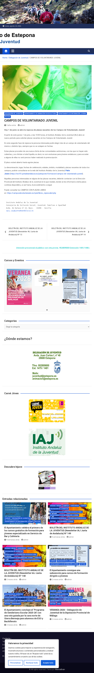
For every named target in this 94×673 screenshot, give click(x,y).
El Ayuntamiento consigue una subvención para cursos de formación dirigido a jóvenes (69, 573)
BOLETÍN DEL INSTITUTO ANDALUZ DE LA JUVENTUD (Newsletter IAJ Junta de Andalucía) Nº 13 (25, 231)
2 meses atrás (12, 579)
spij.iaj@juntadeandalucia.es (20, 211)
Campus (66, 506)
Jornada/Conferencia (58, 518)
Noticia (7, 116)
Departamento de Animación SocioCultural (40, 113)
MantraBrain (60, 669)
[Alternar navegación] (13, 51)
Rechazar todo (32, 663)
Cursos (7, 518)
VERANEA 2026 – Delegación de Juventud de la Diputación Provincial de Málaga (70, 613)
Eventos (38, 558)
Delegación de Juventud (14, 113)
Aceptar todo (48, 663)
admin (22, 125)
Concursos (75, 506)
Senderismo (16, 603)
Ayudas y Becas (55, 506)
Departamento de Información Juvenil (72, 113)
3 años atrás (11, 125)
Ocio (13, 564)
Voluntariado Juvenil (65, 521)
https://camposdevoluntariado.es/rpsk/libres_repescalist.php (31, 193)
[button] (47, 310)
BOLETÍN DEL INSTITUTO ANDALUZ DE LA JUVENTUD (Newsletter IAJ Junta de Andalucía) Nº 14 (68, 231)
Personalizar (15, 663)
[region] (32, 653)
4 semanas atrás (12, 540)
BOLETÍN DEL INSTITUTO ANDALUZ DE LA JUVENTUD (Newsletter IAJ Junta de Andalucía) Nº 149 (69, 530)
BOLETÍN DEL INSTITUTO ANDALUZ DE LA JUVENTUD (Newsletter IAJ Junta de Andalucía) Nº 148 (23, 573)
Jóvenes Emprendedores (77, 518)
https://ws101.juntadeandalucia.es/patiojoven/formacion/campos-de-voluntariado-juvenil (46, 174)
